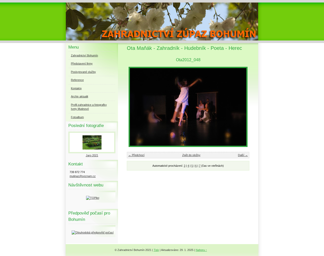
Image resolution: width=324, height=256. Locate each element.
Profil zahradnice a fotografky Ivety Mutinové (89, 107)
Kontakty (76, 88)
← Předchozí (136, 155)
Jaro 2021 (92, 155)
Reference (77, 79)
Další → (243, 155)
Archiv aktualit (79, 96)
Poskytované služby (83, 71)
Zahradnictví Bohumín (84, 55)
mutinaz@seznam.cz (83, 176)
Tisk (156, 249)
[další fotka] (241, 107)
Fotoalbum (77, 117)
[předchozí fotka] (135, 107)
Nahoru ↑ (201, 249)
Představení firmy (82, 63)
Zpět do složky (191, 155)
